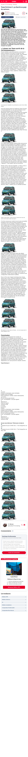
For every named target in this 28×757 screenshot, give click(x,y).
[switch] (23, 1)
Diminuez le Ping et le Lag (14, 579)
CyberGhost (14, 576)
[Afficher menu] (1, 1)
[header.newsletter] (6, 2)
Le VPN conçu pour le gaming (9, 559)
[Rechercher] (3, 2)
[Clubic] (14, 1)
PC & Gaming (8, 4)
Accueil (3, 4)
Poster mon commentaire (14, 552)
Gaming (15, 4)
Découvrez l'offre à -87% (14, 587)
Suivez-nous (7, 17)
